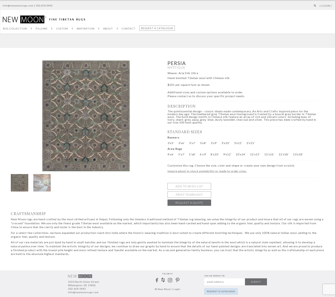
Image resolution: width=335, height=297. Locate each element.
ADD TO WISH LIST (189, 186)
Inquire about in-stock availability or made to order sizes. (207, 171)
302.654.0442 (44, 5)
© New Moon (163, 289)
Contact (128, 28)
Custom (62, 28)
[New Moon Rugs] (44, 19)
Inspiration (86, 28)
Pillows (41, 28)
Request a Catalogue (157, 28)
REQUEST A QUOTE (189, 202)
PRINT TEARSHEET (189, 194)
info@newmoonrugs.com (18, 5)
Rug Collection (15, 28)
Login (176, 289)
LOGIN (325, 5)
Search (314, 6)
